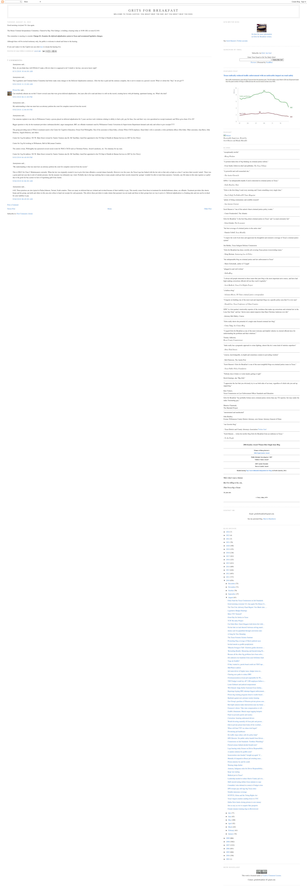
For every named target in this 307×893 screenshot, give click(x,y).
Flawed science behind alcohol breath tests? (242, 745)
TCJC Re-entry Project (235, 620)
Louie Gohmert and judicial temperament (242, 684)
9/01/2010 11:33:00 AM (23, 84)
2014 (228, 566)
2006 (228, 848)
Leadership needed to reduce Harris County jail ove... (246, 778)
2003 (228, 859)
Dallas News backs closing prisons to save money (244, 802)
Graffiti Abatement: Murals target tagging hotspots (245, 711)
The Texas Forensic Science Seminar (240, 637)
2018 (228, 552)
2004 (228, 855)
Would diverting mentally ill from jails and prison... (245, 721)
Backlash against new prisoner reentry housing (243, 698)
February (231, 830)
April (230, 823)
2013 (228, 570)
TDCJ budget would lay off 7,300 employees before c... (246, 681)
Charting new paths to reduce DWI (239, 674)
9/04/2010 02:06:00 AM (23, 181)
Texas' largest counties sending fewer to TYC (243, 798)
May (230, 820)
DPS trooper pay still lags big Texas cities (242, 788)
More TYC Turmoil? (235, 614)
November (232, 587)
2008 (228, 841)
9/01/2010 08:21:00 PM (22, 97)
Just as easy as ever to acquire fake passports (243, 805)
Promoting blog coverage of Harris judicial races (244, 641)
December (232, 583)
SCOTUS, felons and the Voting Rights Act (242, 795)
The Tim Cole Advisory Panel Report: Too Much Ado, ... (247, 607)
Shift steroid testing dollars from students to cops (244, 782)
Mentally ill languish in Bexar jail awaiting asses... (245, 758)
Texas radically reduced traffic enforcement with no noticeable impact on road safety (258, 75)
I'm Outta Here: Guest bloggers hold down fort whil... (246, 624)
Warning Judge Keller (235, 765)
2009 (228, 838)
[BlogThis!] (49, 51)
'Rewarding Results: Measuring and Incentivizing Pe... (246, 651)
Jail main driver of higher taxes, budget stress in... (245, 671)
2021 (228, 542)
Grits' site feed (266, 53)
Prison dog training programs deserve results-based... (246, 694)
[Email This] (46, 51)
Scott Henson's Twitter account (236, 41)
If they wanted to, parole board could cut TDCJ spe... (246, 664)
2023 (228, 535)
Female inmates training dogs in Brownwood (243, 809)
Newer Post (11, 209)
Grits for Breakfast (153, 10)
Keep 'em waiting (234, 772)
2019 (228, 549)
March (230, 827)
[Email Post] (43, 51)
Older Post (207, 209)
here (41, 47)
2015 (228, 563)
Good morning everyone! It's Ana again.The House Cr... (247, 604)
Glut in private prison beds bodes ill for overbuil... (245, 725)
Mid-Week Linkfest (234, 668)
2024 (228, 532)
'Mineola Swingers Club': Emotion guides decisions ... (246, 647)
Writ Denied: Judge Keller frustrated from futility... (245, 688)
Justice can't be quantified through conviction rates (245, 631)
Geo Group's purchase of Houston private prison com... (246, 701)
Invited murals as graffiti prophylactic (240, 644)
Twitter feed (262, 429)
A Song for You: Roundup (237, 634)
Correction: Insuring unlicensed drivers (241, 718)
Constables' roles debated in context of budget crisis (245, 785)
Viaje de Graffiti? (233, 661)
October (231, 590)
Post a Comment (12, 205)
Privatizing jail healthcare (236, 731)
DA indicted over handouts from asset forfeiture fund (246, 657)
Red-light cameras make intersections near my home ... (246, 705)
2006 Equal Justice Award (261, 453)
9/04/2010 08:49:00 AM (23, 199)
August (230, 597)
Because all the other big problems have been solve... (246, 654)
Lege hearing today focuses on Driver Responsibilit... (246, 748)
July (229, 813)
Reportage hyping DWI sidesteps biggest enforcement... (246, 691)
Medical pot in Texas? (235, 775)
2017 (228, 556)
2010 (228, 580)
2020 (228, 546)
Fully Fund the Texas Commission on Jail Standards (245, 600)
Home (110, 209)
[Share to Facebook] (53, 51)
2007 (228, 845)
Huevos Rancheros (269, 519)
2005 (228, 852)
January (231, 834)
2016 (228, 559)
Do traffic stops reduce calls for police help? (242, 735)
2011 (228, 577)
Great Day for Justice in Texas (238, 617)
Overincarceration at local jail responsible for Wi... (245, 678)
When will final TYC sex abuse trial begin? (242, 728)
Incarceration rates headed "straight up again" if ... (245, 755)
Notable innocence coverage (237, 792)
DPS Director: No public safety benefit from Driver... (246, 738)
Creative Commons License (271, 875)
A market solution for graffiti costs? (240, 752)
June (230, 816)
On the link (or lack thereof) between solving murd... (246, 627)
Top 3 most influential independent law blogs (259, 470)
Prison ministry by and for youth (239, 762)
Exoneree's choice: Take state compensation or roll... (245, 708)
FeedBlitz (269, 62)
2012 (228, 573)
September (232, 594)
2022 (228, 539)
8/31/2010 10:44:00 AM (23, 71)
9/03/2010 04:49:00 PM (22, 157)
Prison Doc (16, 90)
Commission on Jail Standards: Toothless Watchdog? (245, 741)
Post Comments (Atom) (25, 213)
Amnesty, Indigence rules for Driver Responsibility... (246, 768)
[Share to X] (51, 51)
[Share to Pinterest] (55, 51)
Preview (253, 62)
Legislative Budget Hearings (237, 610)
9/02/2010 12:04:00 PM (22, 109)
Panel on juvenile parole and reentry (240, 715)
